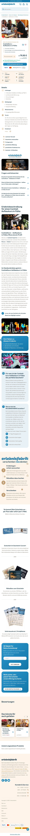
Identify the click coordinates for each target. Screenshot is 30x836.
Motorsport (9, 769)
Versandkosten (24, 58)
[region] (15, 1)
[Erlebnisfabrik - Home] (8, 4)
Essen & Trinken (19, 769)
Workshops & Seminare (23, 15)
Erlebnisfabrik (5, 15)
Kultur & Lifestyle (13, 15)
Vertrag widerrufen (15, 834)
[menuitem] (3, 780)
